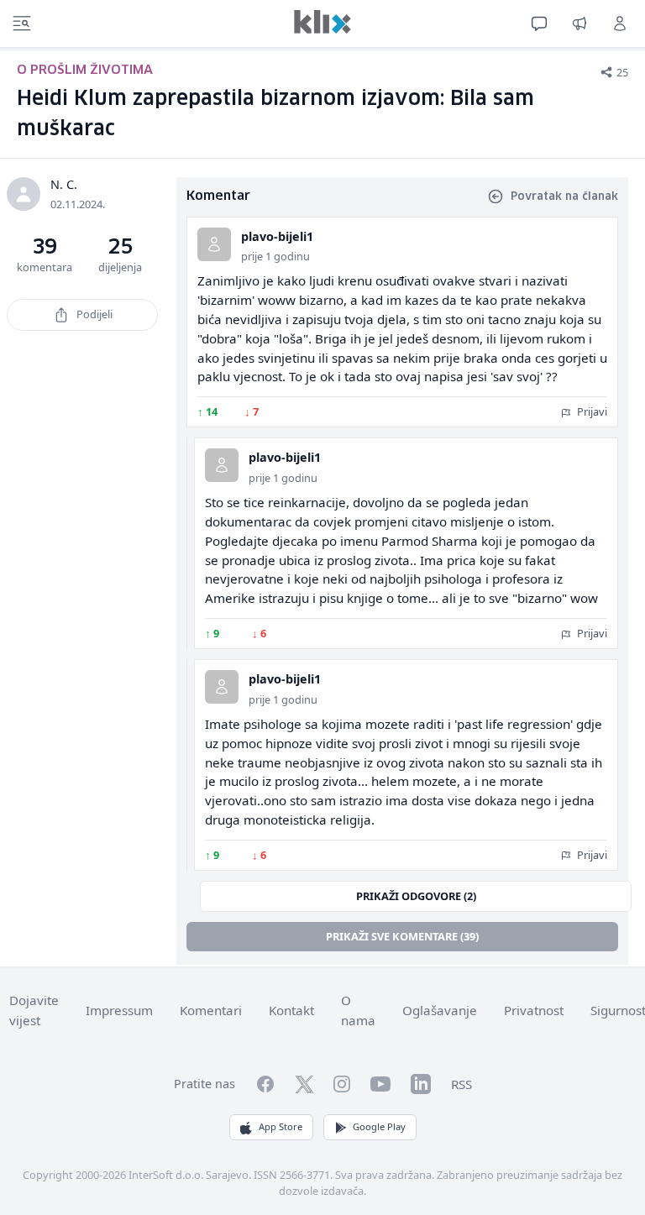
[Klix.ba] (322, 22)
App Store (280, 1126)
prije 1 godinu (275, 256)
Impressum (119, 1010)
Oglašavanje (439, 1010)
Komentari (211, 1010)
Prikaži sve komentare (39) (402, 936)
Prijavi (590, 411)
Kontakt (291, 1010)
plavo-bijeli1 (277, 236)
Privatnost (534, 1010)
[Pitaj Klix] (539, 23)
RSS (461, 1084)
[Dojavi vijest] (579, 23)
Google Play (379, 1126)
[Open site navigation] (21, 23)
